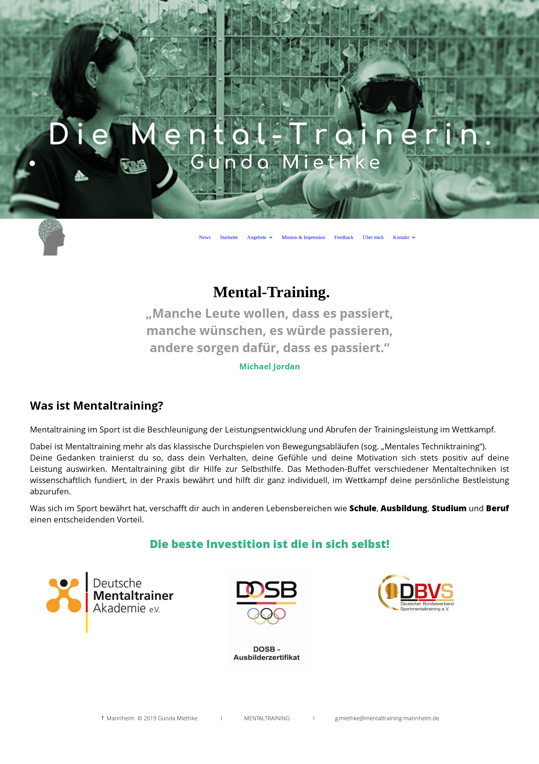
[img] (269, 109)
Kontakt (401, 237)
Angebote (256, 237)
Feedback (343, 237)
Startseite (229, 237)
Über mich (373, 237)
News (205, 237)
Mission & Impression (303, 237)
